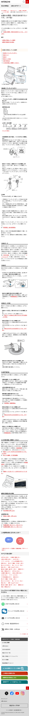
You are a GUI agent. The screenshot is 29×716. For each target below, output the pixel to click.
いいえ (20, 541)
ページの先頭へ (23, 634)
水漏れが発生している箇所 (8, 40)
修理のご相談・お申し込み (9, 516)
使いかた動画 (5, 659)
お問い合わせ (5, 646)
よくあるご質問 (6, 12)
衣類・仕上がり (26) (13, 583)
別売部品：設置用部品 (9, 403)
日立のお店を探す (6, 649)
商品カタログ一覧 (6, 652)
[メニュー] (27, 2)
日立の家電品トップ (5, 10)
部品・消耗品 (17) (5, 571)
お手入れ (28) (4, 557)
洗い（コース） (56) (17, 581)
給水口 (4, 57)
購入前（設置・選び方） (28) (8, 569)
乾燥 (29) (15, 577)
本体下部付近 (6, 61)
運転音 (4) (20, 585)
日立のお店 (6, 255)
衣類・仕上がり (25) (13, 567)
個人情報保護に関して (18, 710)
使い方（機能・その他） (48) (15, 563)
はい (9, 540)
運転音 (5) (20, 569)
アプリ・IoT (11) (5, 561)
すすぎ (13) (15, 559)
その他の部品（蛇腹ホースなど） (11, 63)
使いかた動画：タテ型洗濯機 (10, 455)
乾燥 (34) (3, 563)
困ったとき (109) (5, 565)
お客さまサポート (13, 10)
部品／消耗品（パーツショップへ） (10, 656)
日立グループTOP (14, 705)
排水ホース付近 (7, 59)
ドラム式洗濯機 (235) (16, 561)
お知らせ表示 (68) (5, 559)
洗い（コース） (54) (17, 565)
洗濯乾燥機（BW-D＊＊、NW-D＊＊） (12, 525)
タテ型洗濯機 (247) (6, 577)
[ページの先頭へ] (27, 688)
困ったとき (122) (5, 581)
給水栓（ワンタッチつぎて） (10, 53)
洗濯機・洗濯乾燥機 (22, 10)
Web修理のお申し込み (8, 510)
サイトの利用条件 (9, 710)
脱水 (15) (3, 567)
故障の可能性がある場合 (8, 42)
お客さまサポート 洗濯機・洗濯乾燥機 (11, 639)
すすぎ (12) (4, 575)
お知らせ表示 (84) (16, 573)
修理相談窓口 (14, 296)
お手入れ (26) (15, 571)
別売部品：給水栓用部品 (9, 227)
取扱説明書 (19, 448)
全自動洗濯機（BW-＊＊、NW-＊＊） (12, 527)
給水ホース (6, 55)
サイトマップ (4, 698)
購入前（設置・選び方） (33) (8, 585)
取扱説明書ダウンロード (7, 663)
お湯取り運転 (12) (15, 557)
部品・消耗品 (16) (5, 587)
